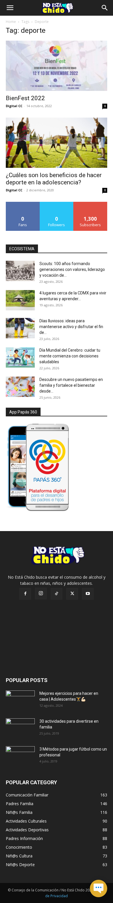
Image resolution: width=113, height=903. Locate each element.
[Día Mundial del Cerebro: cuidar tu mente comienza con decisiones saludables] (20, 357)
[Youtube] (88, 594)
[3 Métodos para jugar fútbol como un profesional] (20, 756)
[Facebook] (25, 594)
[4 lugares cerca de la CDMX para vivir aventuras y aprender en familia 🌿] (20, 300)
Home (11, 21)
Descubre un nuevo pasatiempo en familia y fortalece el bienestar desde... (71, 385)
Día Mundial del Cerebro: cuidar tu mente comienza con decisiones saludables (69, 356)
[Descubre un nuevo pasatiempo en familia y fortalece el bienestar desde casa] (20, 387)
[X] (72, 594)
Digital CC (14, 106)
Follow (56, 204)
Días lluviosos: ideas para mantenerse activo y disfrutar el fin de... (71, 327)
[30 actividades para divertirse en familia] (20, 728)
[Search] (105, 8)
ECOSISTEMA (21, 249)
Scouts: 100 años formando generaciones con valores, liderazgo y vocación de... (72, 269)
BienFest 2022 (25, 98)
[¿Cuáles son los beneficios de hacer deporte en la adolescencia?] (56, 143)
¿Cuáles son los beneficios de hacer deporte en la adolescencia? (54, 179)
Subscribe (90, 204)
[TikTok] (56, 594)
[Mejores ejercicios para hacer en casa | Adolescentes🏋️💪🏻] (20, 700)
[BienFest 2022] (56, 66)
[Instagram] (41, 593)
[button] (10, 8)
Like (22, 204)
